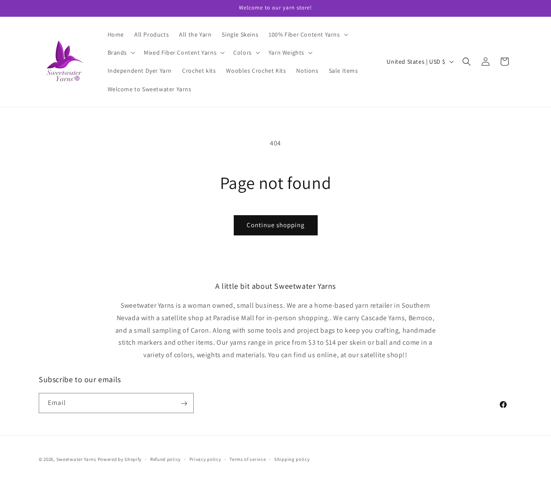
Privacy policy (205, 459)
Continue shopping (276, 225)
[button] (307, 34)
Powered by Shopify (120, 459)
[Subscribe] (183, 403)
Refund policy (165, 459)
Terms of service (247, 459)
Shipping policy (292, 459)
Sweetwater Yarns (76, 459)
